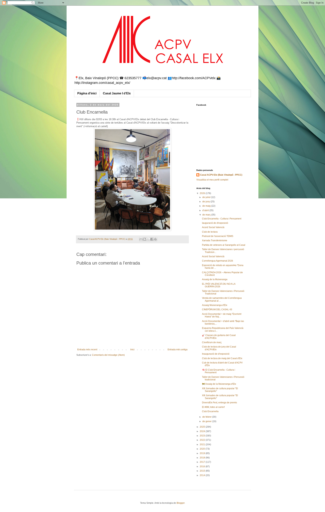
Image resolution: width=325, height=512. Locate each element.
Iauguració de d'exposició (215, 223)
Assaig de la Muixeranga (214, 279)
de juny (206, 201)
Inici (132, 349)
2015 (203, 471)
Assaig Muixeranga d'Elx (214, 305)
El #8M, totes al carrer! (213, 407)
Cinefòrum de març (212, 342)
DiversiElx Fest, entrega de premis (219, 402)
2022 (203, 440)
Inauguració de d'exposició (215, 354)
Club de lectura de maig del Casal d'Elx (222, 358)
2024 (203, 431)
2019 (203, 453)
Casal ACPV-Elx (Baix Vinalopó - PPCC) (221, 175)
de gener (207, 421)
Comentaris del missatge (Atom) (108, 355)
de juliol (206, 197)
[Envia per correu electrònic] (141, 239)
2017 (203, 462)
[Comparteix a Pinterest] (155, 239)
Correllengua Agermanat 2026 (217, 260)
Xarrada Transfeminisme (214, 240)
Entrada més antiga (178, 349)
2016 (203, 466)
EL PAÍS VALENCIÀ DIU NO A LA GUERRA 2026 (218, 285)
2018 (203, 457)
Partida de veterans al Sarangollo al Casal (223, 245)
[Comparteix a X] (148, 239)
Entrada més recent (87, 349)
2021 (203, 444)
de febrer (207, 417)
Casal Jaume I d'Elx (117, 93)
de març (206, 214)
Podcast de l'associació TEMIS (217, 236)
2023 (203, 435)
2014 (203, 475)
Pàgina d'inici (86, 93)
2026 (203, 193)
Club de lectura (210, 232)
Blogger (181, 503)
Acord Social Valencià (213, 227)
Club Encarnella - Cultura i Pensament (221, 218)
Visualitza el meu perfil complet (212, 179)
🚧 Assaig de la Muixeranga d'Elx (219, 384)
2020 (203, 449)
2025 (203, 427)
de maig (206, 206)
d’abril (205, 210)
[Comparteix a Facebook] (152, 239)
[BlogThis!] (145, 239)
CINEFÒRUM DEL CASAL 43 (217, 309)
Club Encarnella (210, 411)
